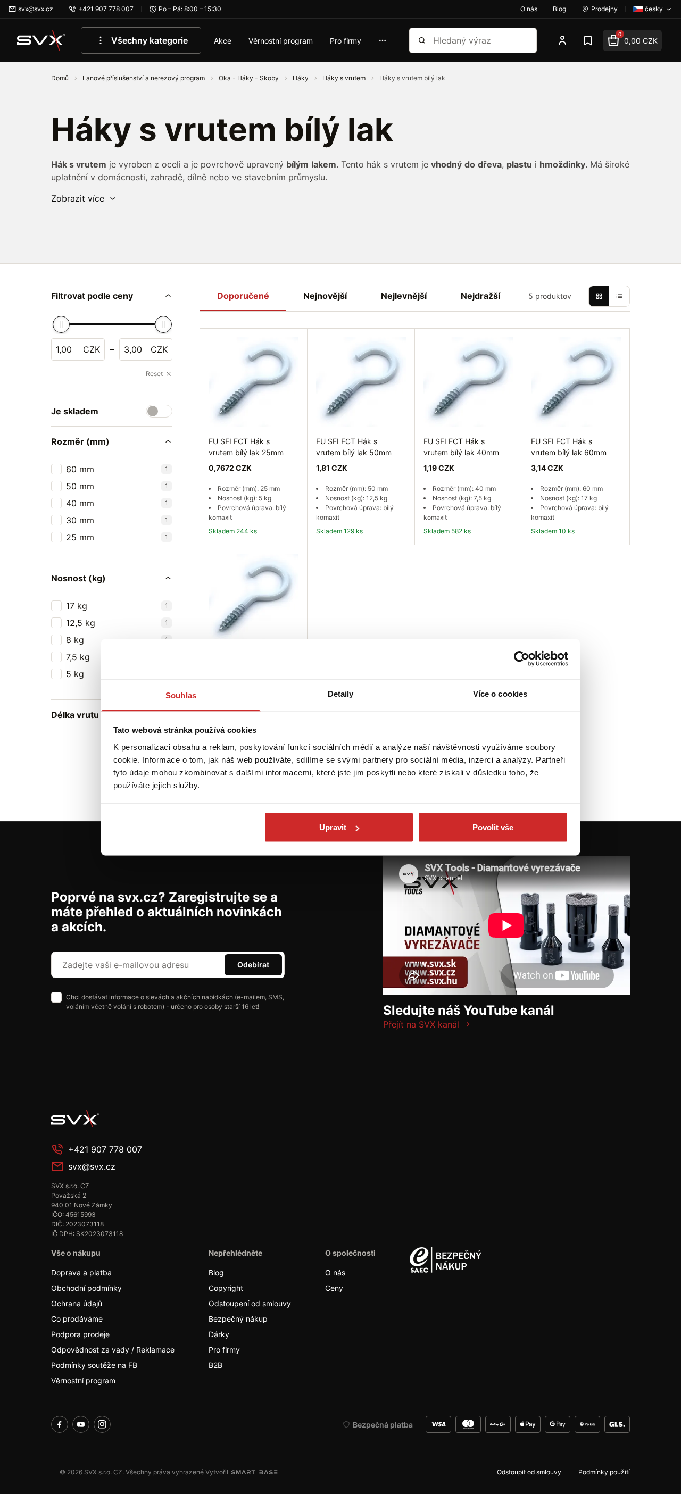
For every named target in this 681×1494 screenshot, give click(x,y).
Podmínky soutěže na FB (94, 1365)
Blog (216, 1272)
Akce (222, 40)
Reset (154, 374)
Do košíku (361, 557)
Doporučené (243, 295)
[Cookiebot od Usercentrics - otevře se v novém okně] (521, 659)
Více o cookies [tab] (500, 693)
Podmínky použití (604, 1472)
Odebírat (253, 964)
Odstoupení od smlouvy (250, 1303)
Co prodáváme (77, 1318)
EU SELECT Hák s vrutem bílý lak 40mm (461, 447)
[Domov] (131, 1118)
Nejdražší (480, 295)
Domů (60, 78)
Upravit (332, 827)
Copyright (226, 1287)
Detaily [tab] (341, 693)
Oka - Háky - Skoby (249, 78)
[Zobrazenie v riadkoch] (619, 296)
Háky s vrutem (344, 78)
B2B (215, 1365)
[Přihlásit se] (562, 40)
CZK (91, 349)
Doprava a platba (81, 1272)
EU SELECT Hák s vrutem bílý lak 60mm (569, 447)
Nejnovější (325, 295)
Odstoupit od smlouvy (529, 1472)
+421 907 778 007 (105, 1149)
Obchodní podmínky (86, 1287)
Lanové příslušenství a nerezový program (144, 78)
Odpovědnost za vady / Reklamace (113, 1349)
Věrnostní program (280, 40)
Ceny (334, 1287)
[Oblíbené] (588, 40)
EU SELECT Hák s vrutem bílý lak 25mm (246, 447)
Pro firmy (345, 40)
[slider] (61, 324)
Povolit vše (492, 827)
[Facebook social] (59, 1424)
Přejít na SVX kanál (421, 1024)
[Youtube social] (80, 1424)
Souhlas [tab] (180, 694)
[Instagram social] (102, 1424)
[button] (84, 198)
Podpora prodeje (80, 1334)
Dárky (219, 1334)
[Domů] (41, 40)
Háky (301, 78)
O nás (335, 1272)
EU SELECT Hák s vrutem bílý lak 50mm (354, 447)
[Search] (422, 40)
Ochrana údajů (76, 1303)
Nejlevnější (404, 295)
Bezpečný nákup (238, 1318)
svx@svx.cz (91, 1166)
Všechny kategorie (149, 40)
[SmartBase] (254, 1472)
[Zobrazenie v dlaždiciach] (599, 296)
